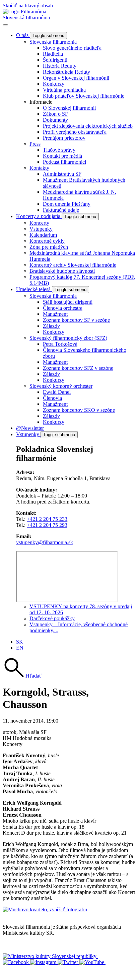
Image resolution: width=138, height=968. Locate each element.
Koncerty (39, 223)
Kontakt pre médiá (62, 156)
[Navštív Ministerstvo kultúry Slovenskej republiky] (50, 956)
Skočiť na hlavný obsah (28, 5)
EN (19, 648)
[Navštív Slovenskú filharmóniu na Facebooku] (16, 962)
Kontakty (39, 168)
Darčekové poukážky (52, 618)
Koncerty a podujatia (39, 216)
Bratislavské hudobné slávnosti (62, 271)
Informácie (40, 102)
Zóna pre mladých (48, 247)
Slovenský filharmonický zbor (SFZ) (68, 338)
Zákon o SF (55, 114)
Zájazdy (51, 326)
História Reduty (59, 66)
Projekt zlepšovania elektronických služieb (88, 126)
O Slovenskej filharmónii (69, 108)
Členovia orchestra (62, 308)
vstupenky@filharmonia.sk (44, 542)
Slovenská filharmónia (26, 17)
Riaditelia (53, 54)
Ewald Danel (57, 392)
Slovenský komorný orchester (60, 386)
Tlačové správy (59, 150)
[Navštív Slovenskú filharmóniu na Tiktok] (68, 962)
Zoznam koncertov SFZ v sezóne (78, 368)
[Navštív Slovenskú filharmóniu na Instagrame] (44, 962)
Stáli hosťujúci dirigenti (67, 302)
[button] (22, 676)
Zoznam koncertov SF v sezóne (76, 320)
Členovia (52, 398)
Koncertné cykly (47, 241)
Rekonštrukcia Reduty (66, 72)
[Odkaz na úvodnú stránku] (24, 11)
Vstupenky (41, 229)
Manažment (55, 314)
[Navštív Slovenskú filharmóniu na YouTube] (92, 962)
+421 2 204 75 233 (47, 519)
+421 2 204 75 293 (47, 525)
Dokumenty (55, 120)
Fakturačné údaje (61, 210)
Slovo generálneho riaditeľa (72, 48)
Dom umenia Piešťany (66, 204)
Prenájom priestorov (64, 138)
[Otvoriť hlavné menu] (5, 25)
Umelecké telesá (34, 289)
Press (35, 144)
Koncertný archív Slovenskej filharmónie (72, 265)
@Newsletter (30, 428)
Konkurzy (53, 84)
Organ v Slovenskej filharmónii (76, 78)
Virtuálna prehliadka (64, 90)
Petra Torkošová (60, 344)
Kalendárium (43, 235)
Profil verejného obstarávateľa (75, 132)
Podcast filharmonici (64, 162)
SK (19, 642)
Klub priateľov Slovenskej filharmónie (83, 96)
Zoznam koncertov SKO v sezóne (79, 410)
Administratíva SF (62, 174)
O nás (23, 35)
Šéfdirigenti (55, 60)
